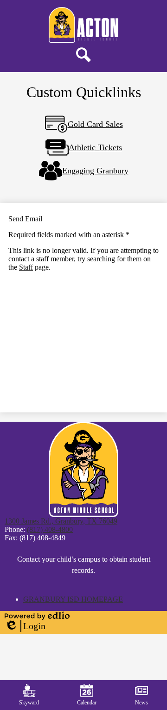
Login (25, 626)
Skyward (29, 702)
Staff (26, 267)
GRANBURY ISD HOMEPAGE (73, 599)
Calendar (86, 702)
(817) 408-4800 (50, 529)
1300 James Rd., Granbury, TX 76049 (61, 521)
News (141, 702)
